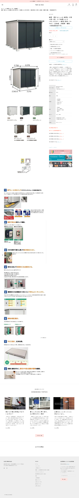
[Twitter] (54, 147)
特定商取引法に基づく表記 (40, 473)
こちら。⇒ (64, 64)
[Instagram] (6, 468)
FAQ (36, 475)
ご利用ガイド (38, 467)
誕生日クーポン (38, 483)
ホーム (2, 8)
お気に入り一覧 (38, 481)
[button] (60, 61)
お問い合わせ (38, 485)
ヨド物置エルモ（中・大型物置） (11, 8)
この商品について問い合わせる (60, 27)
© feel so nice (8, 494)
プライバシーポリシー (39, 471)
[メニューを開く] (2, 4)
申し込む (64, 479)
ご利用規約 (37, 477)
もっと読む (8, 427)
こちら (68, 464)
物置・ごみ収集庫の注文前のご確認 (42, 469)
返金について (38, 479)
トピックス (37, 465)
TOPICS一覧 (39, 435)
